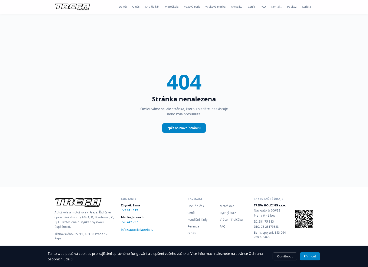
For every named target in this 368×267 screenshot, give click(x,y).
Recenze (193, 226)
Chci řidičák (152, 7)
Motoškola (171, 7)
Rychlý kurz (228, 213)
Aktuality (236, 7)
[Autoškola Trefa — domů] (73, 7)
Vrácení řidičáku (231, 219)
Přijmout (310, 256)
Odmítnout (285, 256)
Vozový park (192, 7)
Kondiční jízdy (197, 219)
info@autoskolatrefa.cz (137, 230)
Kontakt (276, 7)
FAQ (263, 7)
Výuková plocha (215, 7)
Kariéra (306, 7)
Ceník (251, 7)
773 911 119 (129, 210)
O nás (135, 7)
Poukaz (291, 7)
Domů (123, 7)
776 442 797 (129, 222)
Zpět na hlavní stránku (184, 128)
